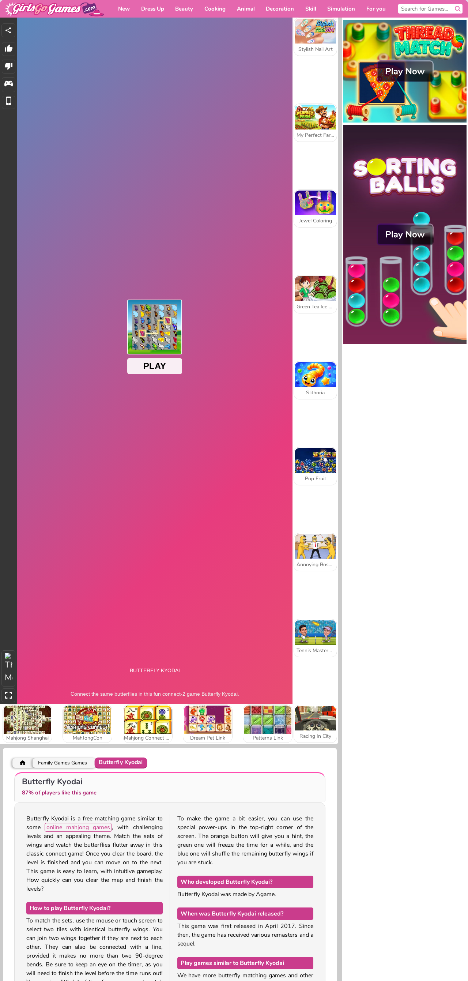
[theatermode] (8, 668)
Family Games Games (62, 762)
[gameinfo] (8, 84)
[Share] (8, 30)
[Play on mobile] (8, 102)
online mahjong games (78, 827)
